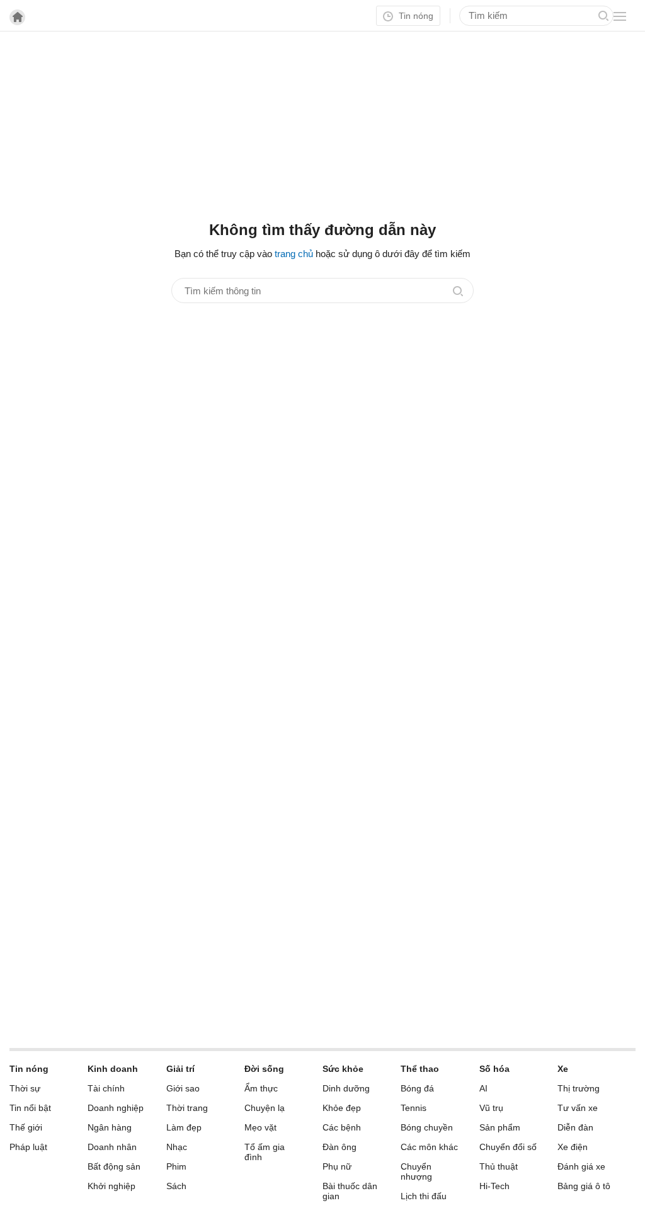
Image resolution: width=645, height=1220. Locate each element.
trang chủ (294, 253)
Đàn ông (339, 1147)
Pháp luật (28, 1147)
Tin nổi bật (30, 1108)
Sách (176, 1186)
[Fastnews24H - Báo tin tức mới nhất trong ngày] (78, 56)
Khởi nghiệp (111, 1186)
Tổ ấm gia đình (264, 1152)
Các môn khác (429, 1147)
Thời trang (187, 1108)
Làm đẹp (184, 1127)
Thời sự (24, 1088)
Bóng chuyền (427, 1127)
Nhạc (176, 1147)
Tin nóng (414, 16)
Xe (562, 1069)
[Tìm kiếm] (603, 16)
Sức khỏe (342, 1069)
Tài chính (106, 1088)
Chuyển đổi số (508, 1147)
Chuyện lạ (264, 1108)
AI (483, 1088)
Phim (176, 1166)
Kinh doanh (113, 1069)
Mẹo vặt (260, 1127)
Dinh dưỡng (346, 1088)
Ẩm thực (261, 1088)
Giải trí (180, 1069)
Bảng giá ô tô (583, 1186)
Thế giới (25, 1127)
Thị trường (578, 1088)
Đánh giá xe (581, 1166)
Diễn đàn (575, 1127)
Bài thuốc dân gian (349, 1191)
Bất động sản (114, 1166)
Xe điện (572, 1147)
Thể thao (420, 1069)
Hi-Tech (494, 1186)
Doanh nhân (112, 1147)
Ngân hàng (110, 1127)
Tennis (413, 1108)
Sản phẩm (499, 1127)
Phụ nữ (336, 1166)
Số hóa (494, 1069)
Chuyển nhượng (416, 1171)
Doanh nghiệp (116, 1108)
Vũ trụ (491, 1108)
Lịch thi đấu (424, 1196)
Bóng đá (417, 1088)
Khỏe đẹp (341, 1108)
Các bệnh (341, 1127)
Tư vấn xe (577, 1108)
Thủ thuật (498, 1166)
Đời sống (264, 1069)
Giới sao (183, 1088)
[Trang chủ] (17, 17)
